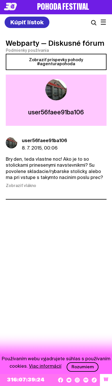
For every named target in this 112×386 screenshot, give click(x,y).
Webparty (22, 43)
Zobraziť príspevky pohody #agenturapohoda (56, 61)
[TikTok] (94, 380)
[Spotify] (85, 380)
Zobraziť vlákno (21, 185)
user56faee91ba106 (44, 140)
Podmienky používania (27, 50)
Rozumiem (83, 367)
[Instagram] (77, 380)
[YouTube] (69, 380)
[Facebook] (60, 380)
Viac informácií (45, 366)
